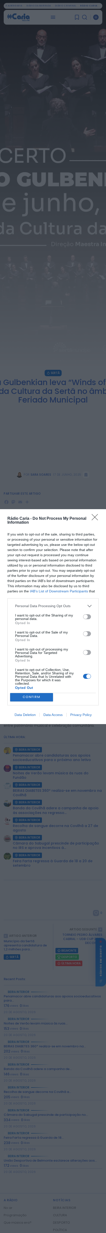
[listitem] (53, 606)
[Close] (96, 518)
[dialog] (53, 616)
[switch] (87, 616)
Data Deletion (25, 715)
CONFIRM (31, 697)
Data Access (53, 715)
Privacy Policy (81, 715)
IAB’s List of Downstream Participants (59, 591)
